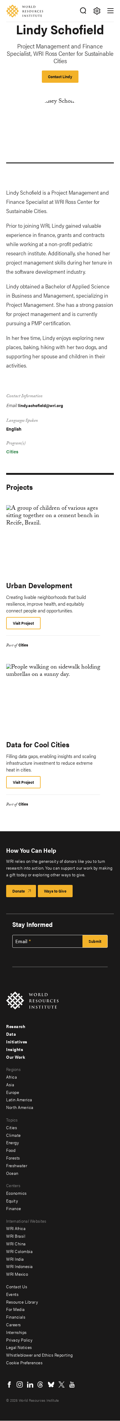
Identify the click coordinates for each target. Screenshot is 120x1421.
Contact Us (16, 1286)
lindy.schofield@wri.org (40, 405)
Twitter (61, 1384)
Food (10, 1150)
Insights (14, 1049)
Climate (13, 1135)
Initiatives (16, 1041)
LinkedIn (30, 1384)
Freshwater (16, 1165)
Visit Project (23, 623)
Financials (15, 1317)
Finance (13, 1208)
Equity (12, 1201)
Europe (12, 1092)
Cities (12, 451)
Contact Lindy (60, 76)
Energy (12, 1142)
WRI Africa (16, 1228)
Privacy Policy (19, 1340)
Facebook (9, 1384)
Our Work (15, 1057)
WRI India (15, 1259)
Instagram (20, 1384)
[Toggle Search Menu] (83, 11)
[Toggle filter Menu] (96, 11)
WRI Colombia (19, 1251)
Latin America (19, 1099)
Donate (18, 891)
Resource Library (22, 1302)
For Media (15, 1309)
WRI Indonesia (19, 1266)
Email (21, 941)
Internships (16, 1332)
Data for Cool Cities (38, 744)
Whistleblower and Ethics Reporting (39, 1355)
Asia (10, 1084)
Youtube (72, 1384)
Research (15, 1026)
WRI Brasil (15, 1236)
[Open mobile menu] (110, 10)
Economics (16, 1193)
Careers (13, 1324)
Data (11, 1034)
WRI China (16, 1243)
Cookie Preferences (24, 1362)
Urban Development (39, 585)
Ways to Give (55, 891)
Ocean (12, 1173)
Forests (13, 1158)
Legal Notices (19, 1347)
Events (12, 1294)
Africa (11, 1077)
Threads (41, 1384)
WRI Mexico (17, 1274)
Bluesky (51, 1384)
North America (20, 1107)
